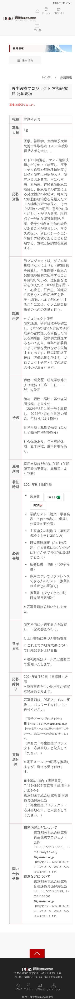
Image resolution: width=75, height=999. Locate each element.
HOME (46, 77)
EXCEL (51, 497)
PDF (36, 505)
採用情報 (27, 60)
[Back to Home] (19, 18)
